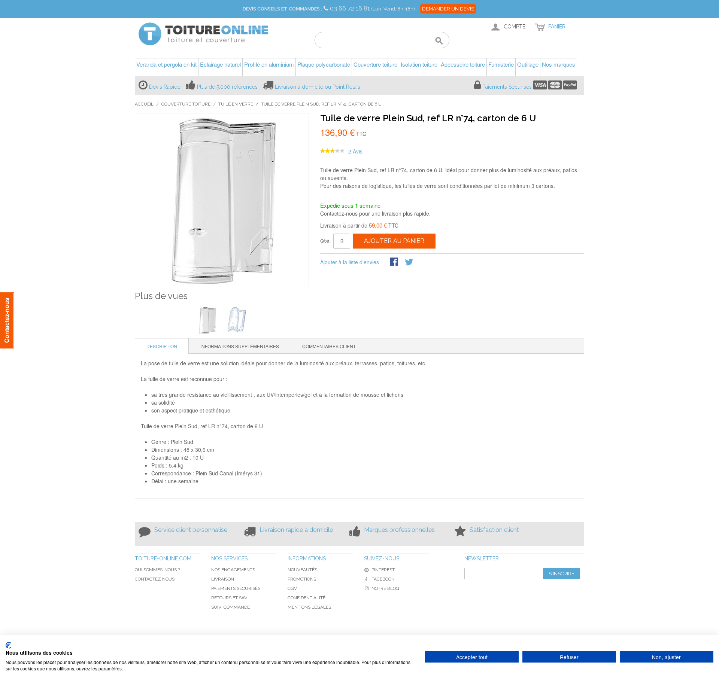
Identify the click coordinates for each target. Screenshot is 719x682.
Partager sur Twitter (410, 262)
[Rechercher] (439, 41)
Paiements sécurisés (235, 588)
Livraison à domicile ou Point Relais (317, 87)
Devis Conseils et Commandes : (282, 9)
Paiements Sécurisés (507, 87)
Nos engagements (233, 569)
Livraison (222, 579)
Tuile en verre (235, 104)
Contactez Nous (155, 579)
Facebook (382, 579)
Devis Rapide (164, 87)
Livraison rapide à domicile (296, 529)
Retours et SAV (229, 597)
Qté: (325, 241)
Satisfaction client (494, 529)
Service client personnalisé (190, 529)
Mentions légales (309, 607)
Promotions (302, 579)
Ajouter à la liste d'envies (349, 262)
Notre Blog (385, 588)
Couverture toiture (185, 104)
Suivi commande (230, 607)
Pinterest (383, 569)
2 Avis (355, 151)
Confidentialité (306, 597)
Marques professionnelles (399, 529)
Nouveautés (302, 569)
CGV (292, 588)
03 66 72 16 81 (350, 8)
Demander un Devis (448, 9)
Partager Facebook (395, 262)
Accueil (144, 104)
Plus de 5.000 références (227, 87)
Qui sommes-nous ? (157, 569)
